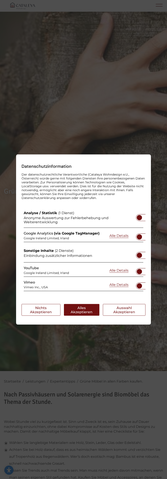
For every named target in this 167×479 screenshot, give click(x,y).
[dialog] (83, 240)
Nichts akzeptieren (41, 310)
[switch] (139, 216)
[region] (83, 252)
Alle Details (119, 235)
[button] (139, 217)
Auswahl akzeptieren (124, 310)
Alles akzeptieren (81, 310)
